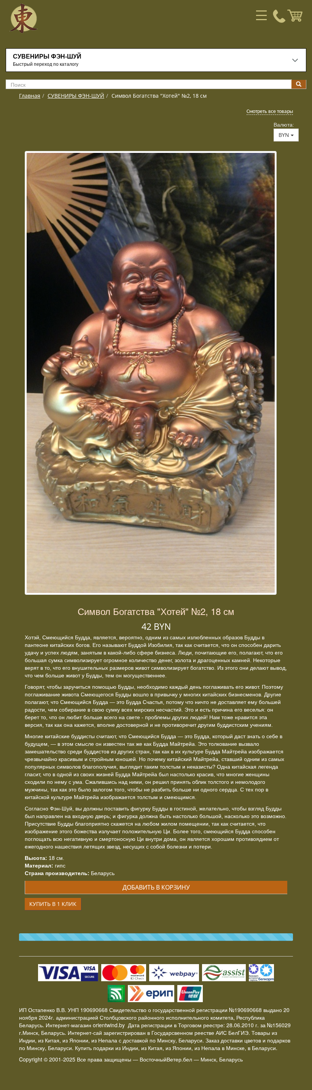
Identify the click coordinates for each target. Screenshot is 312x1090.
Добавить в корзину (156, 887)
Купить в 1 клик (52, 903)
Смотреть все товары (270, 111)
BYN (285, 134)
